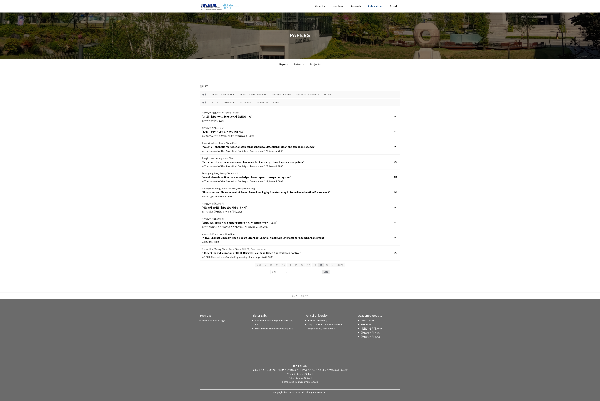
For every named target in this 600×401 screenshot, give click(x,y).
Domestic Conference (307, 94)
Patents (299, 64)
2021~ (215, 102)
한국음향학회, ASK (370, 332)
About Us (320, 6)
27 (308, 265)
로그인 (294, 296)
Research (355, 6)
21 (271, 265)
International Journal (223, 94)
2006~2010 (262, 102)
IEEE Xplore (367, 320)
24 (289, 265)
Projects (315, 64)
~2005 (276, 102)
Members (337, 6)
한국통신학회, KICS (370, 336)
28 (314, 265)
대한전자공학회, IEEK (371, 328)
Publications (375, 6)
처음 (259, 265)
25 (296, 265)
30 (327, 265)
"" (227, 116)
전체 (204, 94)
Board (393, 6)
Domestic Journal (281, 94)
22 (277, 265)
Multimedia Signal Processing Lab (274, 328)
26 (302, 265)
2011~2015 (245, 102)
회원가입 (304, 296)
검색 (326, 271)
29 (321, 265)
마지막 (340, 265)
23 (283, 265)
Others (327, 94)
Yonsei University (317, 320)
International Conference (253, 94)
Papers (283, 64)
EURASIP (366, 324)
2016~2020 (229, 102)
